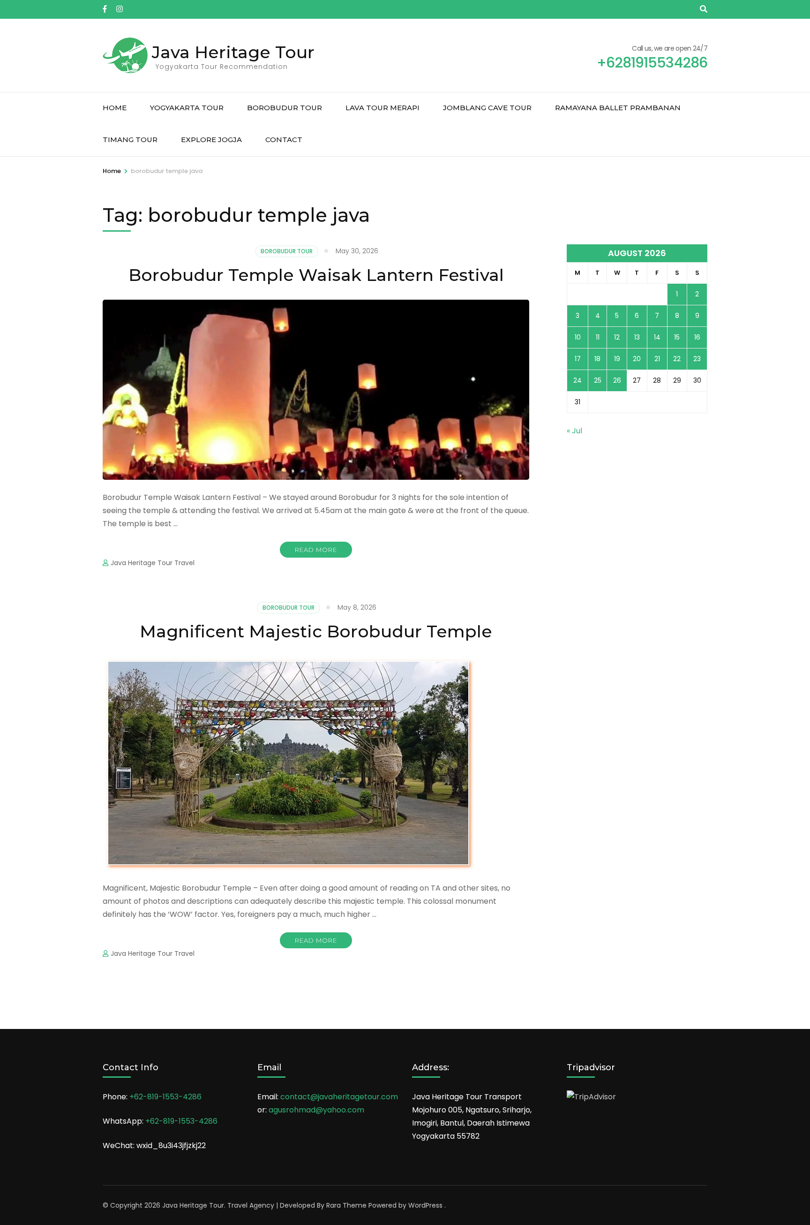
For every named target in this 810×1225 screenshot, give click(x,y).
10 (578, 337)
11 (598, 337)
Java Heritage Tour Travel (153, 562)
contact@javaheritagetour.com (339, 1096)
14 (657, 337)
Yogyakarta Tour (187, 107)
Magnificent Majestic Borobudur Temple (316, 631)
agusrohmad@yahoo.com (316, 1109)
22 (677, 358)
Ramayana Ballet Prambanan (618, 107)
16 (697, 337)
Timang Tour (130, 139)
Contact (283, 139)
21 (657, 358)
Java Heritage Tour (233, 52)
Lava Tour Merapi (382, 107)
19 (617, 358)
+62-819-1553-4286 (165, 1096)
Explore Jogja (211, 139)
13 (637, 337)
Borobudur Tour (284, 107)
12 (617, 337)
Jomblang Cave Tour (487, 107)
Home (115, 107)
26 (617, 380)
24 (577, 380)
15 (677, 337)
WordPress (425, 1205)
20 (637, 358)
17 (578, 358)
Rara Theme (346, 1205)
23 (697, 358)
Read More (316, 549)
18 (597, 358)
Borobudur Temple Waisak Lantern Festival (316, 275)
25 (597, 380)
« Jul (574, 430)
